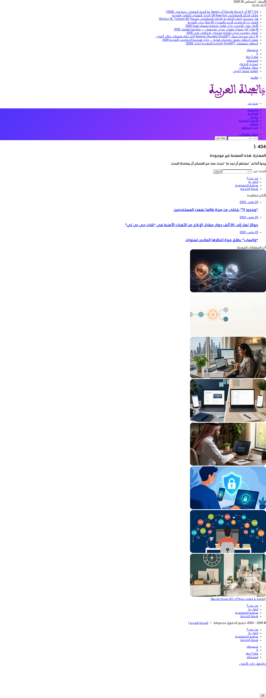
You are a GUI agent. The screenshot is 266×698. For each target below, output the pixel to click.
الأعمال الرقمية (248, 120)
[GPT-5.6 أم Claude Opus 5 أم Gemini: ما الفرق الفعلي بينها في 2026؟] (228, 291)
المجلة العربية (198, 622)
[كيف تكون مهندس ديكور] (228, 595)
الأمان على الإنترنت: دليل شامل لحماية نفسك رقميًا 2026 (222, 25)
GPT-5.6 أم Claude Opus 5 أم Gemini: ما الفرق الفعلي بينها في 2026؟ (212, 11)
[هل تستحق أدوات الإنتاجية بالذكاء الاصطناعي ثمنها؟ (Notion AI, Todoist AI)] (228, 421)
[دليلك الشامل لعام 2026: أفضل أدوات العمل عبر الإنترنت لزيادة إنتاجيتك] (228, 377)
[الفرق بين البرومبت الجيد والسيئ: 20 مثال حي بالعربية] (228, 464)
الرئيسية (253, 110)
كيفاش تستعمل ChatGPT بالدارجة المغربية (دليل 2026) (222, 43)
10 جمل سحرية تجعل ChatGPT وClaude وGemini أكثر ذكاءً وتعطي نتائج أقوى (207, 36)
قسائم (254, 124)
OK (262, 695)
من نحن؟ (252, 178)
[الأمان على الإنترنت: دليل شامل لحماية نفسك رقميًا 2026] (228, 508)
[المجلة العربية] (237, 96)
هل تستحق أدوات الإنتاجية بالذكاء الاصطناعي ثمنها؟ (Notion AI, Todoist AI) (208, 18)
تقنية (254, 117)
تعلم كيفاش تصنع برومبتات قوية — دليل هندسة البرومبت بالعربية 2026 (210, 40)
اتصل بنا (253, 181)
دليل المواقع (249, 127)
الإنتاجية (253, 113)
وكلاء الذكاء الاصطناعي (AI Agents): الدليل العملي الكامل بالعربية (215, 15)
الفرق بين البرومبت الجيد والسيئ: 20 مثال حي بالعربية (223, 22)
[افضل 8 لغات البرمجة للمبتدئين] (228, 552)
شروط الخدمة (249, 188)
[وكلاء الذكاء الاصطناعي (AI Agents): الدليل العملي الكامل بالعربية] (228, 335)
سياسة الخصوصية (246, 185)
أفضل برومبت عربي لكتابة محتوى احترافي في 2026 (222, 33)
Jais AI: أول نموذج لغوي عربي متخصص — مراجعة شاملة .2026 (216, 29)
